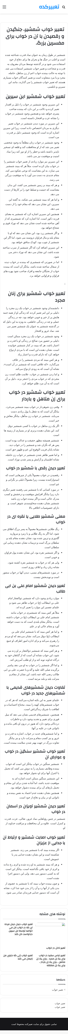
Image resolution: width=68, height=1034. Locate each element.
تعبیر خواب (60, 1003)
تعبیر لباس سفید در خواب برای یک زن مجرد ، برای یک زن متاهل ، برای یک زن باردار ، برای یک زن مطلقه (50, 960)
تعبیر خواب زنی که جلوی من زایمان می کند (18, 957)
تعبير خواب (57, 989)
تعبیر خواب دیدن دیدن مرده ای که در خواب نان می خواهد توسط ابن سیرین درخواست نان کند (19, 929)
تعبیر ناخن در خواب (55, 948)
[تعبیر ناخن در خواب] (50, 933)
